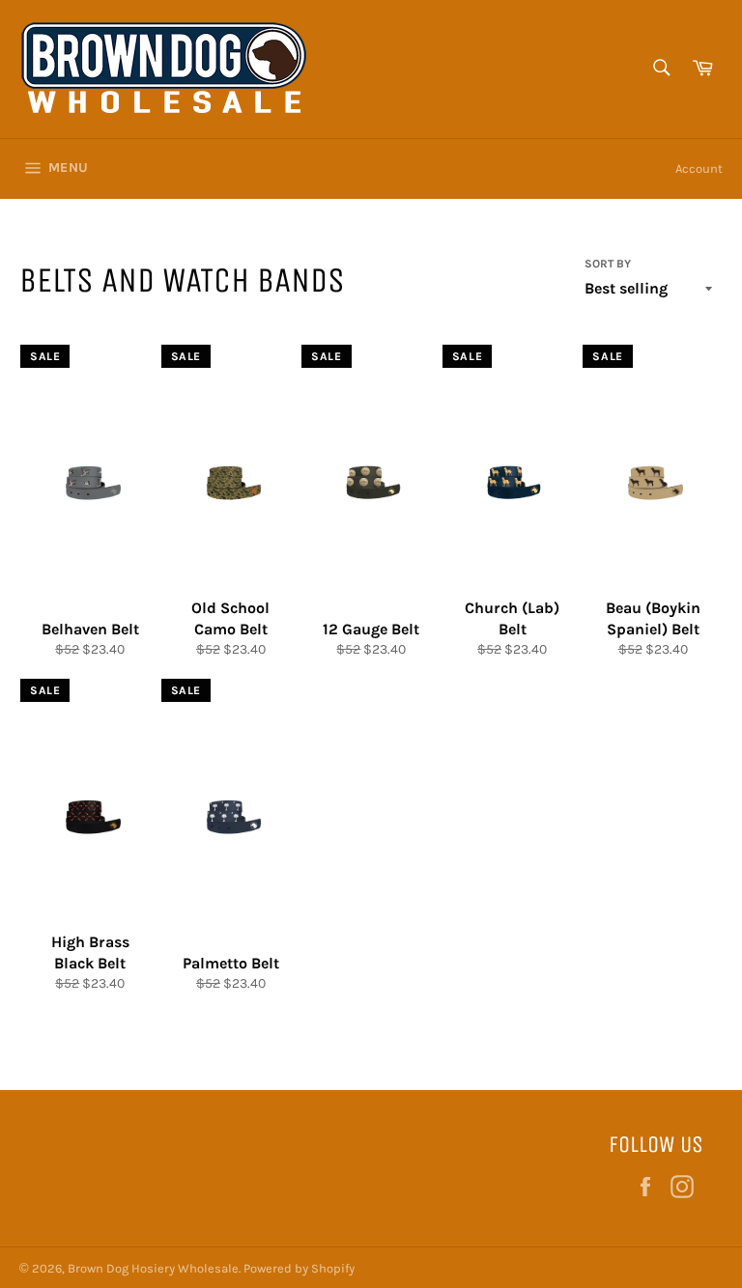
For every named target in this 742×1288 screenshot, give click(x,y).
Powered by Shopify (299, 1268)
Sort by (608, 263)
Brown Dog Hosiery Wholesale (153, 1268)
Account (699, 168)
